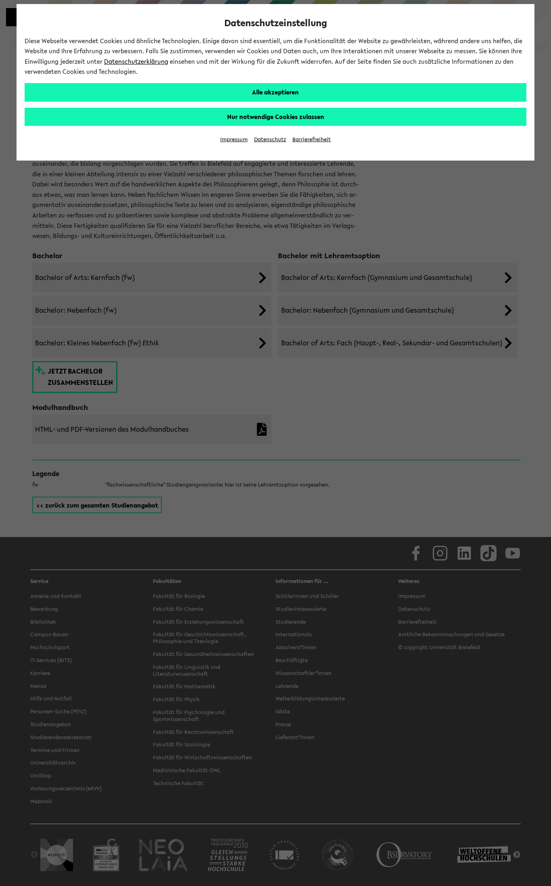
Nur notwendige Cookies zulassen (275, 116)
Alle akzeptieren (275, 92)
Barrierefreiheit (311, 139)
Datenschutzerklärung (136, 61)
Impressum (234, 139)
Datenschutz (270, 139)
